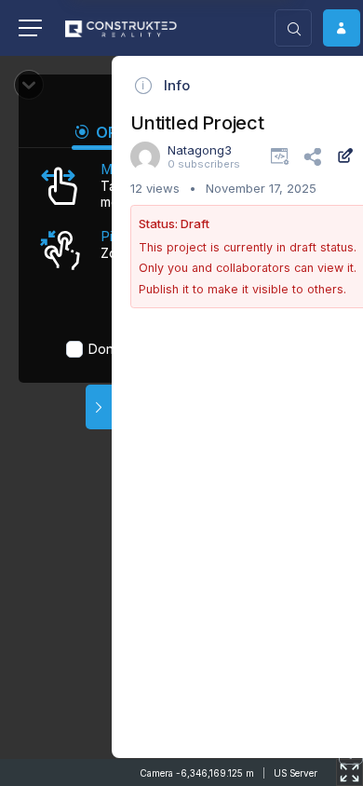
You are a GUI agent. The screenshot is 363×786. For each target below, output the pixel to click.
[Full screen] (349, 772)
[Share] (312, 155)
